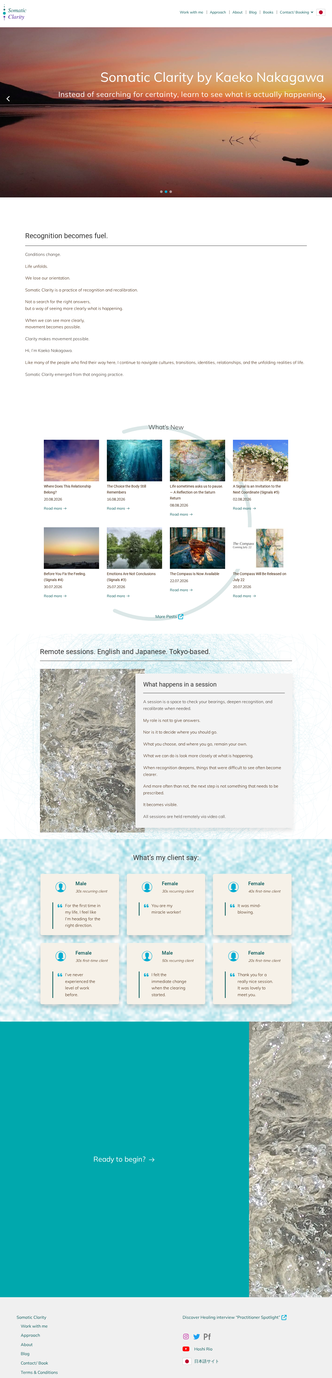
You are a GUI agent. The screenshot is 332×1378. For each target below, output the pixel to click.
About (237, 12)
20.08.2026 (53, 499)
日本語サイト (206, 1361)
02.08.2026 (242, 499)
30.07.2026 (53, 586)
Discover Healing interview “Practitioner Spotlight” (231, 1317)
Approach (218, 12)
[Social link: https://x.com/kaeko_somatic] (198, 1336)
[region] (166, 98)
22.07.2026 (179, 580)
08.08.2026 (179, 505)
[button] (8, 98)
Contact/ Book (34, 1363)
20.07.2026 (242, 586)
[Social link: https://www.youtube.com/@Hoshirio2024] (188, 1348)
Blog (253, 12)
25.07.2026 (116, 586)
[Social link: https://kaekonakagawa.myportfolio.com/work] (209, 1336)
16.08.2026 (116, 499)
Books (268, 12)
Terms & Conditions (39, 1372)
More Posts (166, 616)
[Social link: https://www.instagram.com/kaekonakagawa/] (188, 1336)
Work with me (191, 12)
